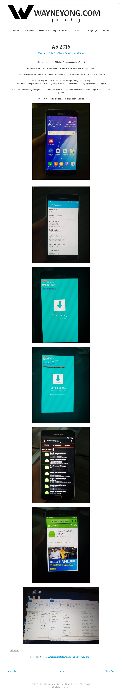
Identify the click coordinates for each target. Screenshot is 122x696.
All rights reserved (61, 687)
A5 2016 (61, 47)
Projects (76, 657)
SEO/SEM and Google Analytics (53, 31)
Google (87, 684)
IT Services (77, 31)
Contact (105, 31)
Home (16, 31)
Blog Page (92, 31)
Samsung (85, 657)
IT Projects (29, 31)
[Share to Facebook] (18, 650)
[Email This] (11, 650)
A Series (43, 657)
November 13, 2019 (46, 53)
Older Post (110, 671)
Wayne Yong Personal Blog (71, 53)
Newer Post (12, 671)
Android (52, 657)
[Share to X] (16, 650)
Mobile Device (64, 657)
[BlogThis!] (14, 650)
